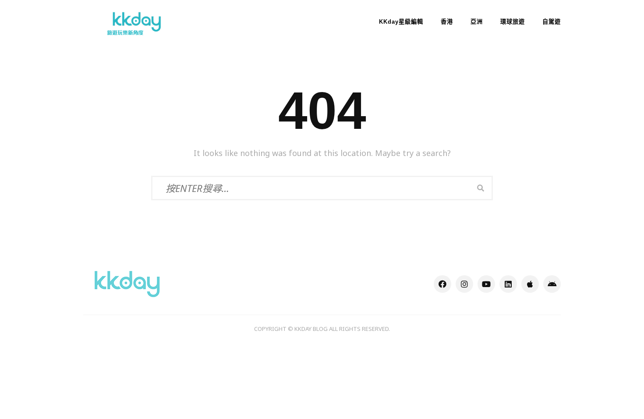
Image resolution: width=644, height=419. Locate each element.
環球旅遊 (512, 21)
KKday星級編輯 (401, 21)
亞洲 (477, 21)
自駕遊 (551, 21)
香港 (447, 21)
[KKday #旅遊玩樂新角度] (127, 283)
